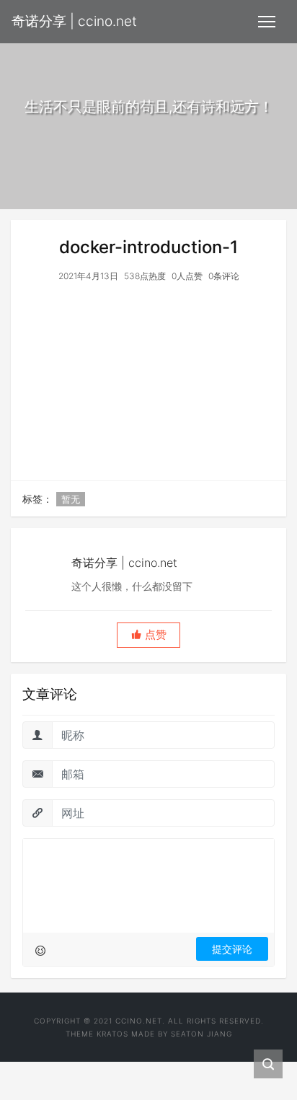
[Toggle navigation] (266, 22)
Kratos (112, 1033)
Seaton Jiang (201, 1033)
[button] (148, 635)
